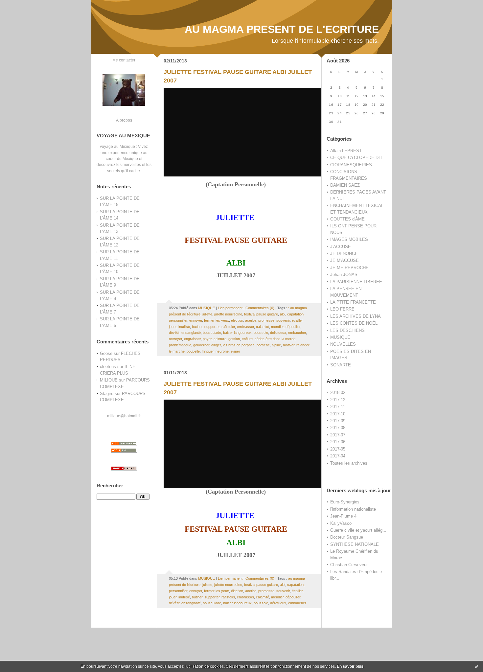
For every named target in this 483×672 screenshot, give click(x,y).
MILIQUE (109, 380)
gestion (234, 339)
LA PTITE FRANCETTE (353, 302)
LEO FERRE (342, 309)
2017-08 (337, 427)
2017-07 (337, 434)
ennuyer (195, 320)
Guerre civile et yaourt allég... (358, 530)
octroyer (175, 339)
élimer (235, 351)
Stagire (106, 393)
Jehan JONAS (343, 274)
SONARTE (340, 364)
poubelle (193, 351)
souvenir (283, 320)
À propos (124, 120)
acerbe (250, 320)
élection (237, 320)
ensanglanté (191, 333)
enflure (247, 339)
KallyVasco (341, 523)
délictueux (278, 333)
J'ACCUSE (340, 246)
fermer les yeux (216, 320)
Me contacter (123, 60)
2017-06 (337, 441)
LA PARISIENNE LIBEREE (356, 281)
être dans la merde (280, 339)
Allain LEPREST (346, 150)
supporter (211, 327)
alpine (276, 345)
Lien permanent (230, 308)
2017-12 (337, 399)
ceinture (220, 339)
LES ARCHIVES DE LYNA (355, 316)
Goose (106, 353)
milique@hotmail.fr (124, 416)
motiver (288, 345)
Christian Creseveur (349, 564)
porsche (263, 345)
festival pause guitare (261, 314)
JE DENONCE (344, 253)
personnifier (178, 320)
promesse (266, 320)
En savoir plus (350, 666)
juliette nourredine (228, 314)
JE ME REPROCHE (349, 267)
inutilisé (184, 327)
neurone (222, 351)
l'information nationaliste (353, 509)
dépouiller (293, 327)
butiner (197, 327)
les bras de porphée (239, 345)
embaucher (297, 333)
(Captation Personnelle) (236, 184)
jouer (172, 327)
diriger (216, 345)
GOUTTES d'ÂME (347, 219)
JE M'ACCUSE (344, 260)
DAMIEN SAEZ (345, 185)
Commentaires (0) (259, 308)
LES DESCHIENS (347, 330)
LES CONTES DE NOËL (354, 323)
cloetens (108, 366)
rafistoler (228, 327)
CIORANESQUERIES (351, 164)
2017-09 (337, 420)
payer (207, 339)
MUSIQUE (340, 337)
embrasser (245, 327)
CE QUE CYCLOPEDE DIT (356, 157)
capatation (295, 314)
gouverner (201, 345)
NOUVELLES (343, 344)
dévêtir (174, 333)
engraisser (192, 339)
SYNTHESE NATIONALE (354, 544)
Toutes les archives (348, 463)
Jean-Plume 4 (343, 516)
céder (259, 339)
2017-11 (337, 406)
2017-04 (337, 455)
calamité (262, 327)
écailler (297, 320)
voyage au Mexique (117, 146)
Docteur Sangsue (346, 537)
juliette (207, 314)
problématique (180, 345)
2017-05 (337, 449)
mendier (277, 327)
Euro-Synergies (344, 501)
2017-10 (337, 413)
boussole (261, 333)
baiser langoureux (237, 333)
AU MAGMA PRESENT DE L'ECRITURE (282, 29)
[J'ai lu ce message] (476, 666)
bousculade (212, 333)
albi (282, 314)
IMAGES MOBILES (349, 239)
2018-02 (337, 392)
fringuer (208, 351)
